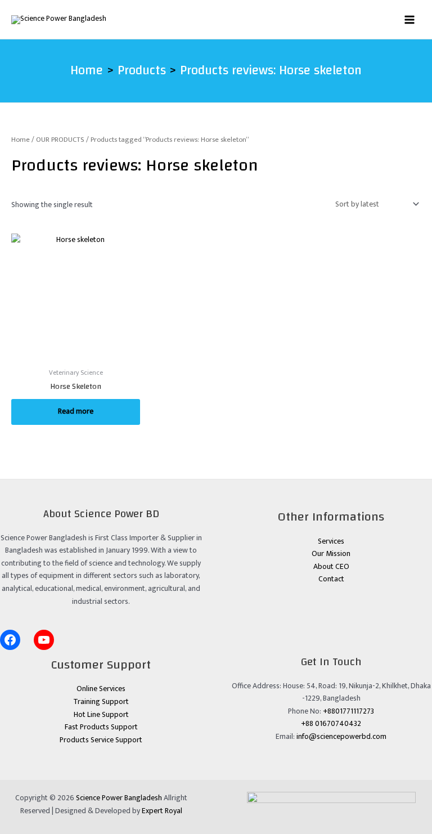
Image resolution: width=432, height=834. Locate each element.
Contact (331, 579)
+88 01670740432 (331, 724)
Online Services (100, 689)
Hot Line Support (101, 715)
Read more (75, 411)
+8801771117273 (348, 711)
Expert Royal (162, 811)
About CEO (331, 567)
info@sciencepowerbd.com (341, 736)
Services (331, 541)
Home (20, 140)
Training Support (101, 702)
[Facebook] (10, 640)
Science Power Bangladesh (119, 798)
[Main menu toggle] (410, 19)
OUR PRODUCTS (60, 140)
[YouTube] (44, 640)
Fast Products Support (101, 727)
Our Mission (331, 554)
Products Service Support (101, 740)
